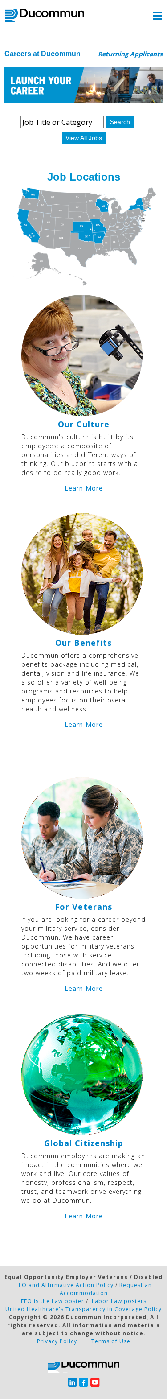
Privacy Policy (57, 1341)
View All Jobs (83, 137)
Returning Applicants (130, 54)
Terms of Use (110, 1341)
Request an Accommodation (106, 1289)
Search (120, 121)
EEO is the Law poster (52, 1301)
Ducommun (44, 15)
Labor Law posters (119, 1301)
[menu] (157, 16)
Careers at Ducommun (42, 54)
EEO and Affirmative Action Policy (65, 1285)
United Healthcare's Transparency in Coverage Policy (83, 1309)
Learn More (84, 488)
